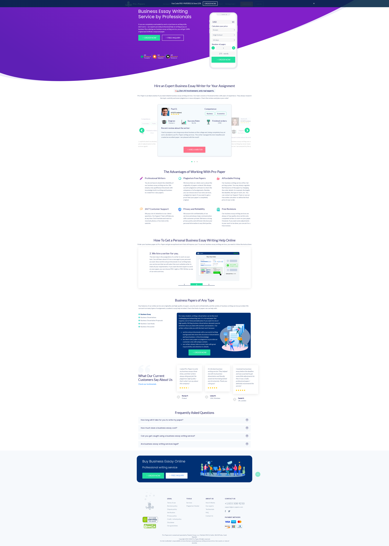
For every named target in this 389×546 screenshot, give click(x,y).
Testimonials (210, 510)
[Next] (247, 130)
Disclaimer (170, 523)
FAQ (207, 513)
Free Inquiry (173, 38)
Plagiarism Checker (192, 506)
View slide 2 (194, 161)
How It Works (210, 503)
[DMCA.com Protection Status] (151, 527)
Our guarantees (172, 526)
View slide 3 (197, 161)
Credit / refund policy (174, 520)
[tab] (156, 314)
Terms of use (171, 503)
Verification (171, 513)
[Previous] (141, 130)
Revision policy (172, 506)
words (226, 54)
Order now (154, 476)
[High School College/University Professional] (223, 35)
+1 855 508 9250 (235, 503)
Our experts (210, 506)
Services (189, 503)
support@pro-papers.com (234, 508)
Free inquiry (177, 476)
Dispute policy (172, 510)
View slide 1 (191, 161)
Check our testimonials (147, 385)
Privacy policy (172, 516)
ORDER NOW (200, 353)
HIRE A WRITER (196, 149)
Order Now (150, 38)
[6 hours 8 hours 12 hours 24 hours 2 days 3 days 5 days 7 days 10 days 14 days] (223, 40)
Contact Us (209, 516)
